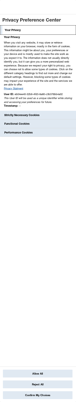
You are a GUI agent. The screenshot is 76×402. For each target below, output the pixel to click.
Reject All (37, 384)
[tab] (38, 30)
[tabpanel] (38, 72)
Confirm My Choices (37, 395)
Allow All (37, 373)
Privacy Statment (13, 88)
